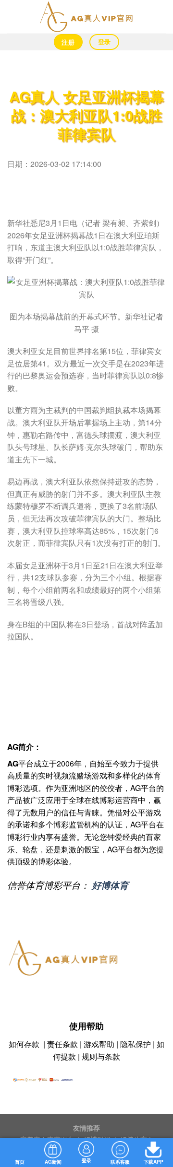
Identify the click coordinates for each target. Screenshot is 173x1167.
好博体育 (110, 885)
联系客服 (120, 1161)
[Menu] (13, 16)
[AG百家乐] (86, 17)
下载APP (153, 1161)
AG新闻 (53, 1161)
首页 (20, 1161)
